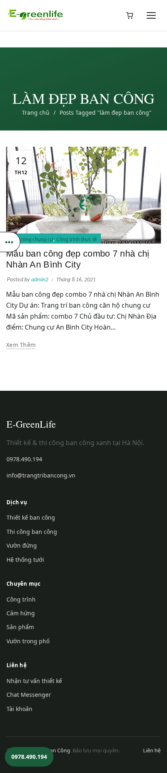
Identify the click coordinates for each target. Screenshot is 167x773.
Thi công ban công (31, 531)
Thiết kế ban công (30, 517)
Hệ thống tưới (25, 559)
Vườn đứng (21, 545)
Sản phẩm (20, 627)
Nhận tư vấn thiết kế (34, 681)
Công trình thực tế (76, 239)
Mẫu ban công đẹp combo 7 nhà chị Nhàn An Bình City (78, 258)
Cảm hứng (20, 613)
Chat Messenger (28, 694)
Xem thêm (21, 345)
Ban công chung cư (31, 239)
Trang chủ (35, 112)
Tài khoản (19, 709)
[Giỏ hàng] (130, 15)
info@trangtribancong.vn (40, 475)
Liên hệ (152, 750)
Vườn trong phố (27, 641)
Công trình (21, 599)
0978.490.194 (24, 459)
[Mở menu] (152, 15)
